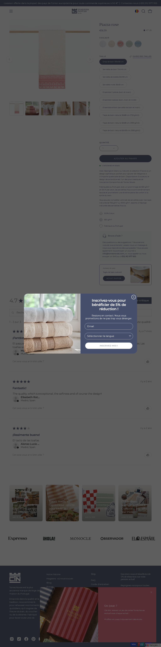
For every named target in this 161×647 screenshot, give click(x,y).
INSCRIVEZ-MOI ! (109, 345)
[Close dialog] (134, 297)
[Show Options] (130, 336)
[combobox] (107, 336)
